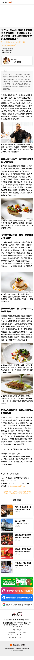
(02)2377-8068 (19, 623)
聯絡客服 (27, 620)
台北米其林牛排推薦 (19, 42)
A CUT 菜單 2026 (7, 42)
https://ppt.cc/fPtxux (17, 486)
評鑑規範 (21, 620)
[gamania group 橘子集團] (17, 645)
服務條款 (9, 620)
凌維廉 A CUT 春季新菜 (8, 45)
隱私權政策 (16, 620)
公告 (5, 620)
